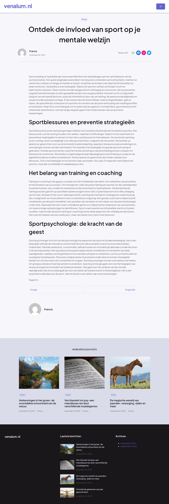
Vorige (33, 289)
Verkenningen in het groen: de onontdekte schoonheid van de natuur (37, 403)
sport (58, 181)
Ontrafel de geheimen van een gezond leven (89, 490)
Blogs (84, 19)
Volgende (130, 289)
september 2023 (129, 446)
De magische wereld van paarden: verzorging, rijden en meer (127, 403)
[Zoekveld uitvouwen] (160, 6)
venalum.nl (18, 5)
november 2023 (128, 443)
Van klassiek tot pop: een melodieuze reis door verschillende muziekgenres (80, 403)
